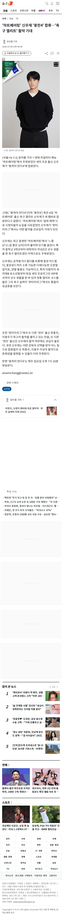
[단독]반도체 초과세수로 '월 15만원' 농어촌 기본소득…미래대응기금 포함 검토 (28, 749)
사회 (23, 838)
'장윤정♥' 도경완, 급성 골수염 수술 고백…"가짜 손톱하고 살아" (27, 722)
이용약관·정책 (40, 875)
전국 (8, 845)
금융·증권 (54, 845)
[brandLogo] (7, 3)
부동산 (23, 851)
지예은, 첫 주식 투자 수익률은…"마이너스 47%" (28, 510)
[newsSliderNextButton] (57, 687)
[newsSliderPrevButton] (50, 687)
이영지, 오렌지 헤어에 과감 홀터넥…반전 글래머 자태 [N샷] (24, 410)
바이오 (54, 851)
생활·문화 (7, 856)
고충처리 (53, 875)
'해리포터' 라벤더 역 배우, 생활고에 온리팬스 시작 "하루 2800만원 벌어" (27, 696)
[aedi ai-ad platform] (16, 62)
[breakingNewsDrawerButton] (51, 3)
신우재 (7, 389)
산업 (8, 851)
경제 (39, 838)
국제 (54, 838)
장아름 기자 (12, 41)
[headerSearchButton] (46, 3)
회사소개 (9, 875)
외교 (23, 845)
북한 (39, 845)
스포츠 (6, 802)
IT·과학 (38, 851)
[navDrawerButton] (58, 3)
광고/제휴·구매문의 (23, 875)
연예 (4, 18)
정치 (8, 838)
